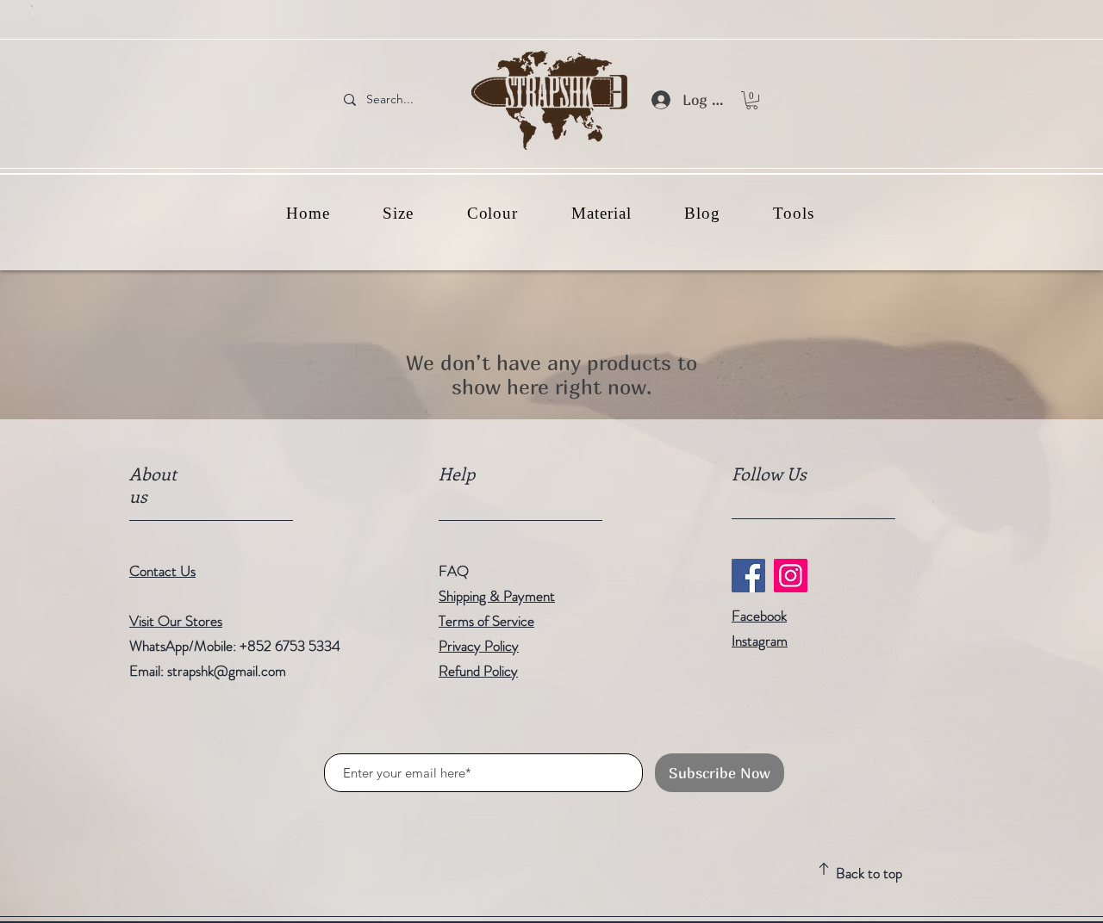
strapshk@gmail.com (226, 670)
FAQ (454, 571)
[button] (752, 100)
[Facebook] (748, 575)
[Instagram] (790, 575)
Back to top (869, 873)
